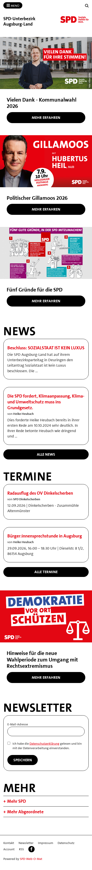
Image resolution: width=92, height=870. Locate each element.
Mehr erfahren (46, 117)
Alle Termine (46, 571)
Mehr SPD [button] (16, 801)
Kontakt (8, 843)
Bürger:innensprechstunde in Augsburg (44, 536)
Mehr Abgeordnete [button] (25, 812)
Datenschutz (66, 843)
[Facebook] (31, 849)
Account (9, 849)
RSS (21, 849)
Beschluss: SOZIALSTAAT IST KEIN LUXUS (45, 348)
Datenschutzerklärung (44, 744)
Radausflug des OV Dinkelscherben (40, 493)
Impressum (45, 843)
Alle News (46, 454)
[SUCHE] (87, 5)
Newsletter (26, 843)
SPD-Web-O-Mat (31, 859)
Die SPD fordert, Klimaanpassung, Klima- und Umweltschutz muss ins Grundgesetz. (45, 402)
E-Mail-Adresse (17, 724)
